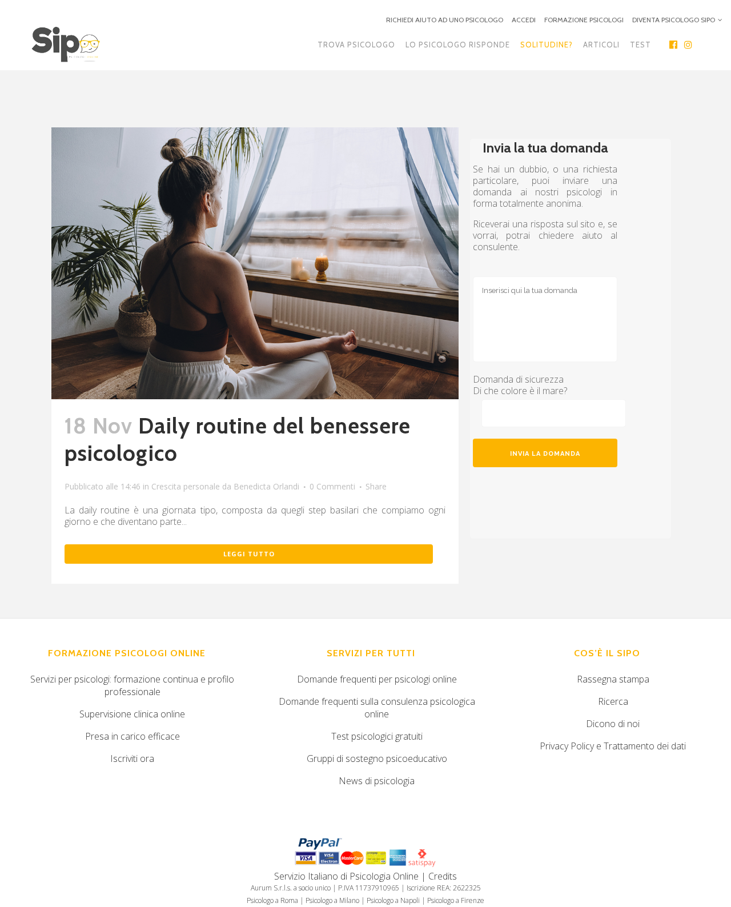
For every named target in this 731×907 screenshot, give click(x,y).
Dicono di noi (613, 723)
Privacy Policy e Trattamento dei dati (613, 746)
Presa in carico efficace (132, 736)
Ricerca (613, 701)
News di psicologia (377, 780)
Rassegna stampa (613, 679)
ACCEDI (524, 19)
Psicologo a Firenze (455, 900)
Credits (442, 876)
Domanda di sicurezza (518, 379)
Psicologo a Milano (332, 900)
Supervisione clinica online (132, 714)
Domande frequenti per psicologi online (377, 679)
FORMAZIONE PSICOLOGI (584, 19)
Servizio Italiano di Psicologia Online (346, 876)
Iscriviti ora (132, 758)
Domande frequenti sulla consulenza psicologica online (377, 707)
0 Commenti (332, 486)
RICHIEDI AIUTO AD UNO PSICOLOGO (444, 19)
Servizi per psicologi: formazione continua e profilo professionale (132, 685)
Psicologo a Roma (272, 900)
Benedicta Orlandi (266, 486)
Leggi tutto (249, 553)
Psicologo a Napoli (393, 900)
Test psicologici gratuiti (377, 736)
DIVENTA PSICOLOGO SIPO (673, 19)
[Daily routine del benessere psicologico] (255, 263)
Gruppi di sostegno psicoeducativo (377, 758)
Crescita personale (185, 486)
